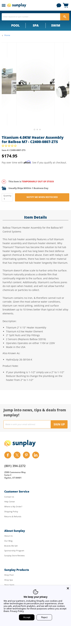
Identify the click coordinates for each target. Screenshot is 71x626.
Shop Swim (9, 585)
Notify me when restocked (42, 197)
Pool (15, 25)
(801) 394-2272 (15, 466)
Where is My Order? (13, 506)
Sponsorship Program (14, 550)
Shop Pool (9, 575)
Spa (36, 25)
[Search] (64, 16)
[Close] (68, 588)
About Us (8, 536)
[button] (9, 145)
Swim (55, 25)
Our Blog (8, 540)
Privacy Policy (17, 611)
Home (7, 35)
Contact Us (9, 496)
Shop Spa (8, 580)
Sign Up (59, 424)
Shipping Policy (11, 511)
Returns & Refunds (12, 516)
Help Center (9, 501)
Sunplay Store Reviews (14, 555)
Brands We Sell (11, 545)
